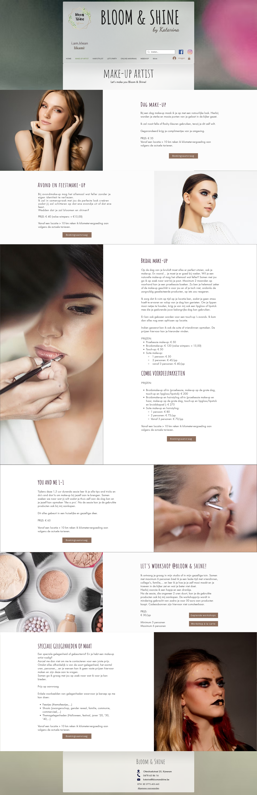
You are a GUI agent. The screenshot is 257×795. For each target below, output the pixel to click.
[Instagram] (190, 52)
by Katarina (166, 29)
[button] (189, 58)
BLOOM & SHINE (140, 17)
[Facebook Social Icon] (181, 52)
